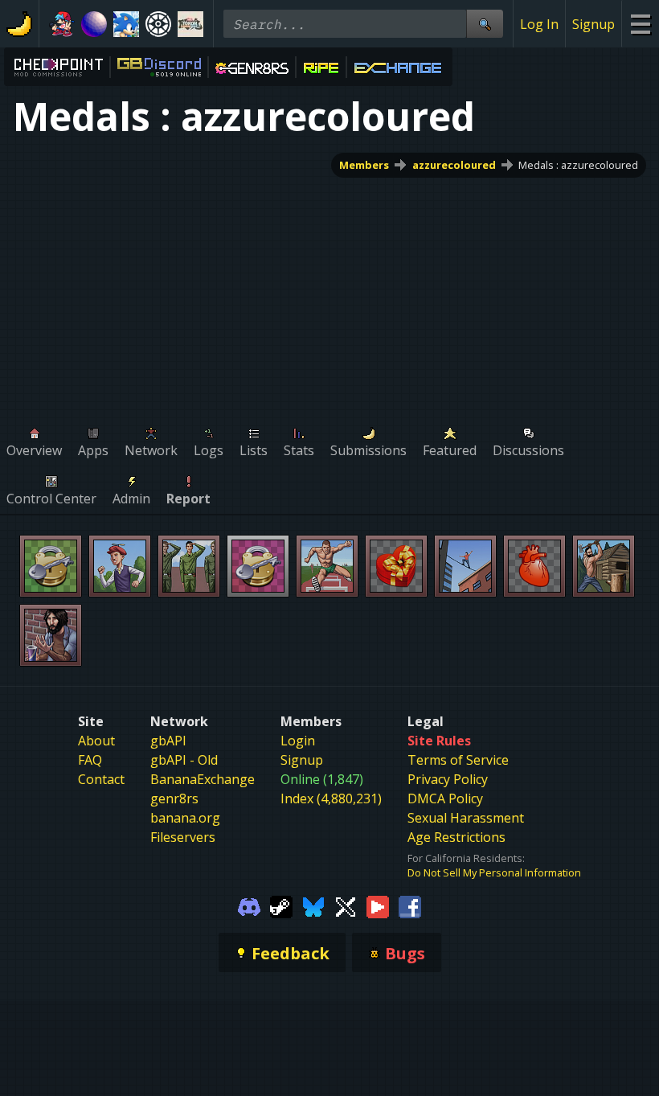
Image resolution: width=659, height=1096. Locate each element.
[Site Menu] (640, 23)
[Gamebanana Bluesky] (313, 905)
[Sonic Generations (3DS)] (126, 24)
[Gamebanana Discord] (249, 905)
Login (297, 740)
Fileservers (182, 837)
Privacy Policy (447, 779)
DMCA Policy (445, 798)
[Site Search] (484, 24)
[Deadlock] (158, 24)
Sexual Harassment (465, 818)
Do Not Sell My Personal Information (494, 872)
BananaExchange (202, 779)
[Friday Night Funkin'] (62, 24)
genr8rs (174, 798)
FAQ (90, 760)
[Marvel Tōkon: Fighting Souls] (190, 24)
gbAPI (168, 740)
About (96, 740)
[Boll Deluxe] (94, 24)
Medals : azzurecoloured (578, 165)
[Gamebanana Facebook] (410, 905)
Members (364, 165)
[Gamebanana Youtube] (378, 905)
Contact (101, 779)
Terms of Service (458, 760)
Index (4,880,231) (331, 798)
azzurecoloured (454, 165)
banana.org (185, 818)
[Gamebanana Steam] (281, 905)
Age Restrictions (456, 837)
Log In (539, 24)
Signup (593, 24)
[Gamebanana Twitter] (345, 905)
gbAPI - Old (184, 760)
